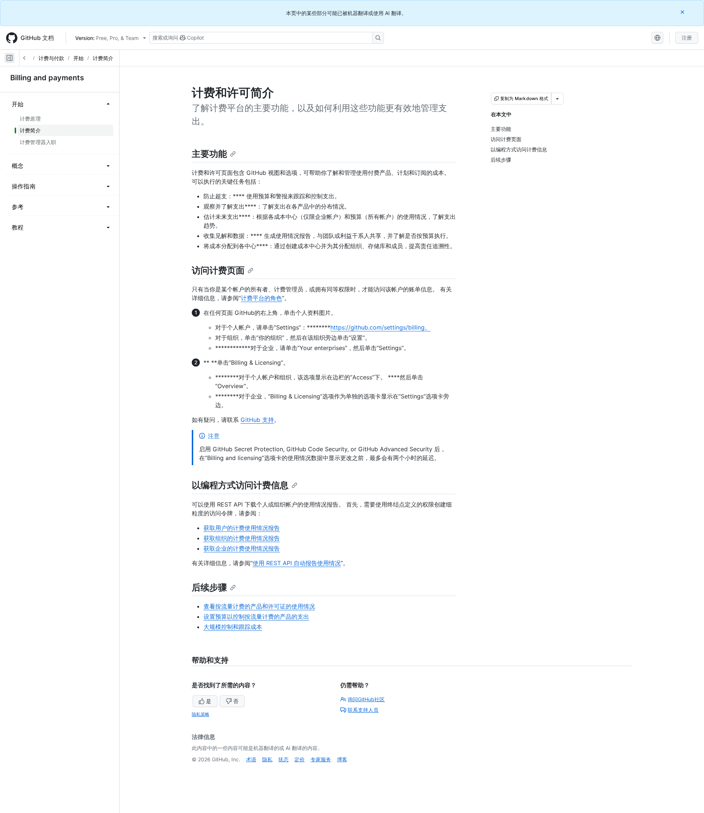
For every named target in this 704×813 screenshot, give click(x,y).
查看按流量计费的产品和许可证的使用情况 (259, 606)
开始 (78, 58)
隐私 (267, 759)
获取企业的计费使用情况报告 (241, 548)
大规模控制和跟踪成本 (232, 626)
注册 (687, 37)
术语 (251, 759)
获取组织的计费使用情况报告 (241, 538)
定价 (299, 759)
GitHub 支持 (257, 419)
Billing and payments (47, 77)
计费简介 (103, 58)
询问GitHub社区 (366, 699)
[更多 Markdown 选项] (557, 98)
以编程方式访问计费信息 (240, 485)
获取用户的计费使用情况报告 (241, 527)
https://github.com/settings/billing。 (380, 327)
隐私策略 (200, 714)
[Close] (683, 12)
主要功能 (209, 153)
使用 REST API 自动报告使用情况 (297, 563)
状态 (283, 759)
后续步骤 (209, 587)
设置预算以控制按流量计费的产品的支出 (256, 616)
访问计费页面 (218, 270)
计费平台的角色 (261, 298)
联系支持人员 (363, 710)
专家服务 (321, 759)
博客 (342, 759)
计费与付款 (51, 58)
